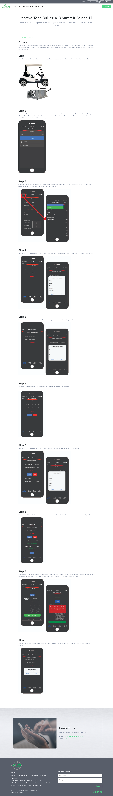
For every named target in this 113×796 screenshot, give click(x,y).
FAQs (101, 1)
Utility (41, 785)
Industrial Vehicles (32, 783)
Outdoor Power (16, 785)
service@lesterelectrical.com (73, 736)
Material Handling (45, 783)
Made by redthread (17, 792)
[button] (17, 6)
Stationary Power (27, 775)
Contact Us (106, 6)
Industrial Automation (18, 783)
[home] (6, 6)
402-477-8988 (70, 739)
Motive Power (15, 775)
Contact (21, 790)
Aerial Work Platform (18, 780)
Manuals (108, 1)
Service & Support (93, 1)
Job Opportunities (31, 790)
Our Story (14, 790)
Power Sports (27, 785)
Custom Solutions (40, 775)
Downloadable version (25, 37)
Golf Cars (38, 780)
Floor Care (29, 780)
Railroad (35, 785)
